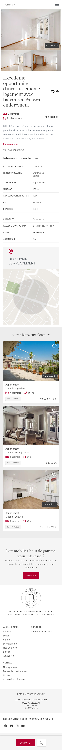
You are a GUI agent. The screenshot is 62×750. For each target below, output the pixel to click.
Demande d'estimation (15, 671)
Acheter (7, 631)
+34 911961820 (31, 708)
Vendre (7, 639)
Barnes (7, 651)
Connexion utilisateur (14, 679)
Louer (6, 635)
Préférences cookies (41, 631)
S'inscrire (31, 576)
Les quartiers (10, 643)
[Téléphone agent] (41, 742)
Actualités (8, 655)
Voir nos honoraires (13, 150)
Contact (7, 675)
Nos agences (10, 647)
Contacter (25, 743)
